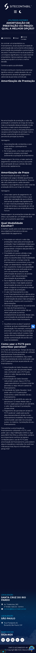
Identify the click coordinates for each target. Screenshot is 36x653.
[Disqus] (18, 516)
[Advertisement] (18, 101)
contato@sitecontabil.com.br (15, 609)
